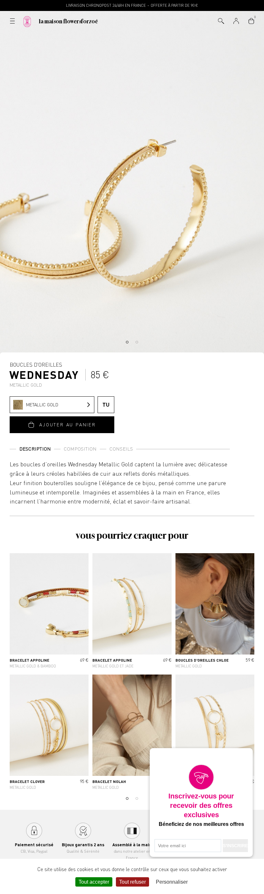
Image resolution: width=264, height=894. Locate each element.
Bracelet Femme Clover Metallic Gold (49, 733)
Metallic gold (42, 404)
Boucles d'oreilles (44, 374)
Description (35, 449)
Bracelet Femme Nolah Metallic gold (131, 733)
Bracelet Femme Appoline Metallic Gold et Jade (131, 612)
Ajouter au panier (67, 424)
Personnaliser (172, 882)
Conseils (121, 449)
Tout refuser (132, 882)
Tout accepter (94, 882)
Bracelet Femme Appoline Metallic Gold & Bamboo (49, 612)
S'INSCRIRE (235, 845)
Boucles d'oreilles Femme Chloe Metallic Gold (214, 612)
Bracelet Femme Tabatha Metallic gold (214, 733)
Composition (80, 449)
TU (105, 404)
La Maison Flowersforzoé (68, 21)
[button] (127, 342)
